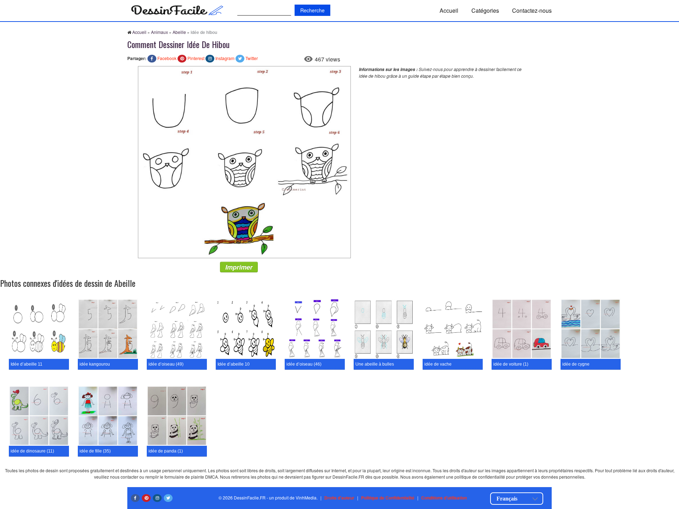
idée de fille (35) (95, 451)
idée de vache (438, 364)
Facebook (166, 58)
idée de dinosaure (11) (32, 451)
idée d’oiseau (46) (303, 364)
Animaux (159, 32)
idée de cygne (576, 364)
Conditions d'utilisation (444, 498)
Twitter (251, 58)
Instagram (224, 58)
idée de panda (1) (166, 451)
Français (507, 499)
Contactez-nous (532, 10)
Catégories (485, 10)
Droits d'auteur (339, 498)
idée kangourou (95, 364)
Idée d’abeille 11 (26, 364)
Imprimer (239, 267)
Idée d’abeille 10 (233, 364)
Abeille (179, 32)
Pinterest (195, 58)
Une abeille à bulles (374, 364)
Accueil (449, 10)
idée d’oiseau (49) (166, 364)
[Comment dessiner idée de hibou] (244, 161)
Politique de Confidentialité (387, 498)
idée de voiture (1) (510, 364)
